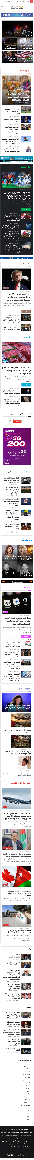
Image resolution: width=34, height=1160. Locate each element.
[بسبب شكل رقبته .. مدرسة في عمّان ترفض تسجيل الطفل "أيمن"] (24, 762)
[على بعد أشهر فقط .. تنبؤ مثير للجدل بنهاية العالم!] (26, 391)
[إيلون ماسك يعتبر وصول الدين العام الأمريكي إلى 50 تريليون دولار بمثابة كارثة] (26, 399)
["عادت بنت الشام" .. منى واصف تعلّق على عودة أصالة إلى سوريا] (17, 553)
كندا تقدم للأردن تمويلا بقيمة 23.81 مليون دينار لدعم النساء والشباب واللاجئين (18, 893)
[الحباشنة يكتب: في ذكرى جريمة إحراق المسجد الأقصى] (26, 986)
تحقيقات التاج (26, 1080)
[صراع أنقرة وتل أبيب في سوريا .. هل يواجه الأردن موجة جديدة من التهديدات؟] (21, 741)
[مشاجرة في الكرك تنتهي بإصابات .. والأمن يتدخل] (9, 44)
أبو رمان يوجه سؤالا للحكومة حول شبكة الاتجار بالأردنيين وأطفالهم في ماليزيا (17, 855)
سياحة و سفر (26, 1094)
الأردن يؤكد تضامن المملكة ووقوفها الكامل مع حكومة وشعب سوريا (11, 141)
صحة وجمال (27, 1096)
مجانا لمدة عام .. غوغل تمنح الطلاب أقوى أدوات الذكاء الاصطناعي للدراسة (18, 621)
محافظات (27, 1108)
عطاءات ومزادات (25, 1105)
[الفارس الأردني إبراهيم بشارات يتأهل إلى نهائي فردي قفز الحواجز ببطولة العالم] (26, 233)
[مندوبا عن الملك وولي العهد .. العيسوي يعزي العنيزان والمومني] (26, 1032)
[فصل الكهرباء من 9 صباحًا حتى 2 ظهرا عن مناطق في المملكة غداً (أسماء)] (26, 489)
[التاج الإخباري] (17, 7)
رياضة (28, 1091)
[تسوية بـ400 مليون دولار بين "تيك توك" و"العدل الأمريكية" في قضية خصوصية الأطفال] (26, 662)
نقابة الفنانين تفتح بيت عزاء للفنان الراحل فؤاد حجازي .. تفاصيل (11, 480)
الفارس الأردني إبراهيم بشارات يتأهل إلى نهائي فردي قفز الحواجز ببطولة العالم (11, 236)
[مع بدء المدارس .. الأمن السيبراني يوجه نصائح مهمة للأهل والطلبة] (28, 642)
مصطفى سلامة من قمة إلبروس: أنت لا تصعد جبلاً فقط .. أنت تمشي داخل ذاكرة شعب (11, 515)
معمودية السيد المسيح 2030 (12, 120)
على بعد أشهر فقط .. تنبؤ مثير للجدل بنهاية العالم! (11, 392)
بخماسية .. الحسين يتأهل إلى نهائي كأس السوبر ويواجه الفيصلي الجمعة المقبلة (17, 195)
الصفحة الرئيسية (28, 1141)
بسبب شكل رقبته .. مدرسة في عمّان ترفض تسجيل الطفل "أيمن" (17, 773)
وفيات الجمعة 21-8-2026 (12, 1049)
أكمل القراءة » (26, 209)
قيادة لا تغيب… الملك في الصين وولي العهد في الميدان (12, 996)
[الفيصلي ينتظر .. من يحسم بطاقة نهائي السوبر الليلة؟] (28, 225)
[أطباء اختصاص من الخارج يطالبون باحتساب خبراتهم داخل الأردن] (25, 44)
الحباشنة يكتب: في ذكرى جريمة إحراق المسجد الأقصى (13, 986)
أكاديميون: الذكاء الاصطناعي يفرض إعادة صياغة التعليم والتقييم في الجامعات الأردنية (11, 677)
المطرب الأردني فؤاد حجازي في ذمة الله (13, 1023)
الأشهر (9, 472)
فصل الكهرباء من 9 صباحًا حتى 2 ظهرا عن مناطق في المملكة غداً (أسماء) (12, 490)
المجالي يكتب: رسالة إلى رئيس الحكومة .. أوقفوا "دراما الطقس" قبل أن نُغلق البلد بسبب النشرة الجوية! (11, 975)
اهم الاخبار (27, 1077)
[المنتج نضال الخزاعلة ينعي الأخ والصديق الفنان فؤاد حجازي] (26, 1015)
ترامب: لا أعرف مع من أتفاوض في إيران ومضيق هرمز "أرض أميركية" (11, 319)
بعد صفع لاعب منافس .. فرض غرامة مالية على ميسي (12, 111)
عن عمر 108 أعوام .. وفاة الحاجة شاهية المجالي (13, 1041)
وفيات (28, 1119)
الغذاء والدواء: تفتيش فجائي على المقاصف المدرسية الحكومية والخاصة (18, 931)
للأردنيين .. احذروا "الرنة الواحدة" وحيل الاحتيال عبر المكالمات (11, 654)
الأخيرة (25, 472)
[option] (17, 42)
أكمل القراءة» (26, 311)
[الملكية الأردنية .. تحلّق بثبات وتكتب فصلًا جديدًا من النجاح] (21, 720)
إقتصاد (28, 1068)
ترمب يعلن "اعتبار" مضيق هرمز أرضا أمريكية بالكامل (11, 328)
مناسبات (28, 1113)
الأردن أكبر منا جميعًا (13, 962)
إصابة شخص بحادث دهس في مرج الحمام (18, 34)
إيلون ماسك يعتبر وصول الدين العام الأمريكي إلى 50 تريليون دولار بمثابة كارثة (12, 402)
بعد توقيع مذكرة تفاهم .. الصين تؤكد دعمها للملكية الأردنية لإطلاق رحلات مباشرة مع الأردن (17, 816)
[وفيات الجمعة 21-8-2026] (26, 1051)
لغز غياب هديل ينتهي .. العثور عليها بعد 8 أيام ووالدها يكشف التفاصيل (11, 502)
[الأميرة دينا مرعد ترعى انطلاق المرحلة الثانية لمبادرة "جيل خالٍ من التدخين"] (26, 127)
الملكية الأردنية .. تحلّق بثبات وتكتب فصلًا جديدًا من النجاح (17, 731)
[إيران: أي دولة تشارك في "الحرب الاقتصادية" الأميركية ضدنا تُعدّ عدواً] (25, 57)
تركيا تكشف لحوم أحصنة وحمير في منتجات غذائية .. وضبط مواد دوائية (16, 370)
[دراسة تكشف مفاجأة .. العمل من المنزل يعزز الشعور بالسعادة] (16, 90)
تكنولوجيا (27, 1085)
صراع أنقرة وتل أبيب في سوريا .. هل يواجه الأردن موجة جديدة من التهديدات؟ (17, 752)
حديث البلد (27, 1088)
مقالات (28, 1110)
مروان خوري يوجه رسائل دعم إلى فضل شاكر (19, 574)
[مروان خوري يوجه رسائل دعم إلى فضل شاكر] (17, 569)
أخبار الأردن (27, 1066)
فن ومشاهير (27, 1102)
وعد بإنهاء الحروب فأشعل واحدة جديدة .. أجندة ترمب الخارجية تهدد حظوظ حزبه (19, 297)
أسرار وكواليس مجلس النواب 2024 (19, 1146)
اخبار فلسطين (26, 1071)
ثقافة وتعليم (27, 1082)
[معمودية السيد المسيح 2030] (26, 119)
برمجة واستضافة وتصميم (21, 1154)
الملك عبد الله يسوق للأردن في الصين (12, 956)
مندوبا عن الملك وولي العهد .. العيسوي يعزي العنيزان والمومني (11, 1032)
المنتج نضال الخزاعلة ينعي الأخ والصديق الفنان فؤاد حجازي (13, 1014)
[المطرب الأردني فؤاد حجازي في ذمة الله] (26, 1024)
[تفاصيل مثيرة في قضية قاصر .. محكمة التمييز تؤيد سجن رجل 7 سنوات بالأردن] (26, 526)
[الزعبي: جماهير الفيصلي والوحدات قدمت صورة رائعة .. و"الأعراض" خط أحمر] (26, 245)
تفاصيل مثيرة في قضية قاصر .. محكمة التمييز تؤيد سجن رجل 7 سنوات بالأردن (11, 527)
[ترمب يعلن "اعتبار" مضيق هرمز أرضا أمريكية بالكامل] (26, 327)
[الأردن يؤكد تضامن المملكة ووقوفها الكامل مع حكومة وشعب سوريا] (26, 139)
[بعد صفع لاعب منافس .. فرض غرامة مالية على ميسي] (26, 109)
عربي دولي (27, 1099)
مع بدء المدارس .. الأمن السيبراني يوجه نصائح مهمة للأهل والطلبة (12, 644)
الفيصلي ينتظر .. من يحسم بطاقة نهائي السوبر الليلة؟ (11, 226)
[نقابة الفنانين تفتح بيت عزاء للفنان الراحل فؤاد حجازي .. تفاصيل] (26, 480)
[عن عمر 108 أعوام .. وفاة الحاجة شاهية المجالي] (26, 1041)
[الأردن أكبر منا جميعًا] (26, 965)
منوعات (28, 1116)
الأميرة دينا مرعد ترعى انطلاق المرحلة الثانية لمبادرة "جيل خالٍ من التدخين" (12, 130)
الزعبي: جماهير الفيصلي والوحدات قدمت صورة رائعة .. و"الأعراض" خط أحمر (12, 248)
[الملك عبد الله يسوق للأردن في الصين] (26, 957)
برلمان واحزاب (26, 1074)
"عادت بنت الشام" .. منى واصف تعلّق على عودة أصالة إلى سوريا (18, 557)
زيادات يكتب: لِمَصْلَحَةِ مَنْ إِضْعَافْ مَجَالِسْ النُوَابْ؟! (12, 150)
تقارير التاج (11, 1143)
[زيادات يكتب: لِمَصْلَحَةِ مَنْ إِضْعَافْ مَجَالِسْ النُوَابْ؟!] (28, 149)
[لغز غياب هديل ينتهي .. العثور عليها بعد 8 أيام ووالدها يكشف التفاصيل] (26, 501)
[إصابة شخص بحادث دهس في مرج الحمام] (17, 29)
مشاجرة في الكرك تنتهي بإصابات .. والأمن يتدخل (9, 49)
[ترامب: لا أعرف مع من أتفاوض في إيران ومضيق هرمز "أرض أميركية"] (26, 317)
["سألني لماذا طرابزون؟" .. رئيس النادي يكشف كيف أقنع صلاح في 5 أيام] (26, 216)
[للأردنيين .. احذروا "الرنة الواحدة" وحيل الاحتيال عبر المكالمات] (26, 652)
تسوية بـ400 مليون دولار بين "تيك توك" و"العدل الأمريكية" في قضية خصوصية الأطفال (11, 665)
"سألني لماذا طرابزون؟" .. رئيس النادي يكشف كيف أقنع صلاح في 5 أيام (11, 217)
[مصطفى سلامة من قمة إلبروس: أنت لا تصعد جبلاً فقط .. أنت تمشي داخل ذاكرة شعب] (26, 513)
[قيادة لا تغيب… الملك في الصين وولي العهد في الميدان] (26, 996)
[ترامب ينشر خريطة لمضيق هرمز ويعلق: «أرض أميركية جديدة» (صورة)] (9, 57)
